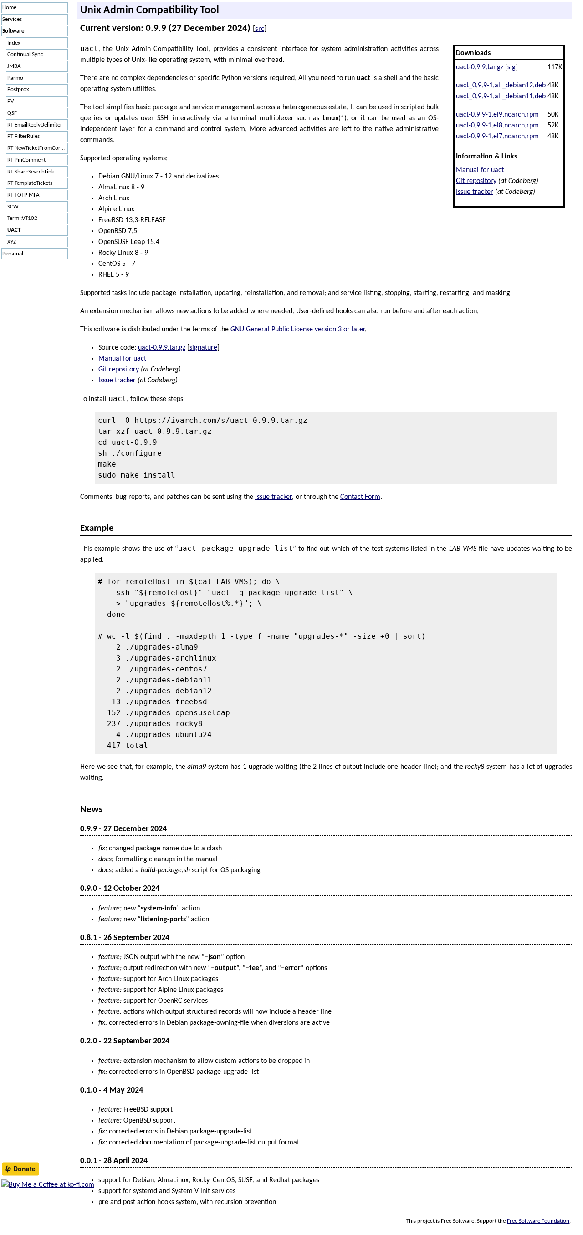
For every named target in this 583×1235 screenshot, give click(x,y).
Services (12, 19)
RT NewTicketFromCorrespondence (37, 148)
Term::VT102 (22, 218)
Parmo (15, 78)
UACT (13, 230)
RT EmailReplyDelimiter (34, 125)
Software (13, 31)
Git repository (476, 181)
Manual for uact (480, 170)
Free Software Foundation (538, 1221)
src (259, 29)
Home (9, 7)
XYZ (11, 242)
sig (511, 67)
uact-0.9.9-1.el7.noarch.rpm (497, 136)
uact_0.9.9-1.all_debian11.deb (501, 96)
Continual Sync (25, 54)
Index (13, 43)
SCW (13, 207)
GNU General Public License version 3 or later (297, 329)
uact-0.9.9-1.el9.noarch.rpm (497, 114)
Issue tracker (474, 192)
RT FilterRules (23, 136)
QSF (12, 113)
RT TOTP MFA (23, 195)
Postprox (18, 89)
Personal (12, 254)
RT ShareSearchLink (30, 172)
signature (203, 347)
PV (10, 101)
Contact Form (360, 497)
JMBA (14, 66)
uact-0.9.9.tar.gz (479, 67)
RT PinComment (26, 160)
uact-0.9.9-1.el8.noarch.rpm (497, 125)
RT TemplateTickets (29, 183)
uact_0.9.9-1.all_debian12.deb (501, 85)
